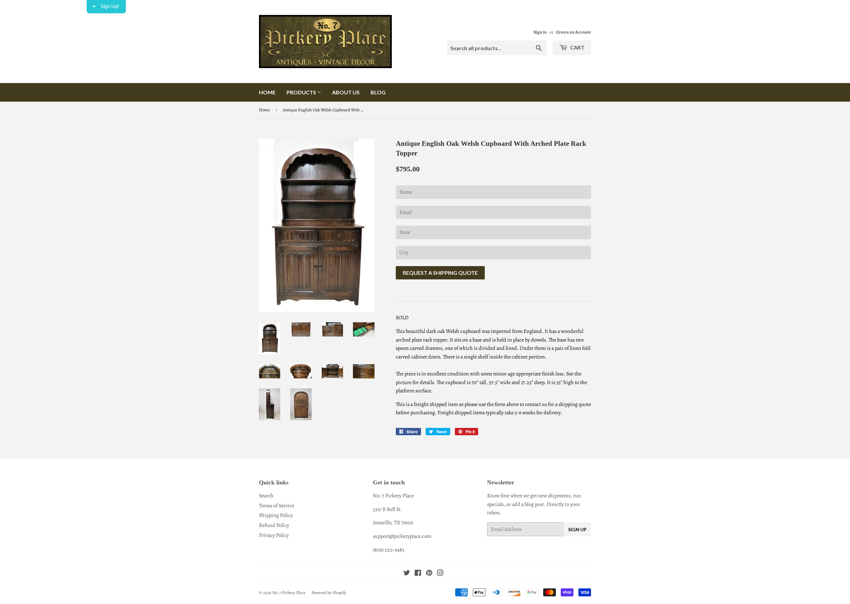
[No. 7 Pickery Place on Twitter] (406, 573)
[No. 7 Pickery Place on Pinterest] (429, 573)
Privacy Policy (274, 535)
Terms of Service (276, 505)
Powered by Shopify (328, 592)
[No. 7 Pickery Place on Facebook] (417, 573)
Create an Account (573, 32)
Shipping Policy (276, 515)
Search (266, 495)
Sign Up (577, 529)
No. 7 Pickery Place (288, 592)
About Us (346, 92)
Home (267, 92)
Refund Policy (274, 525)
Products (302, 92)
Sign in (540, 32)
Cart (576, 47)
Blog (378, 92)
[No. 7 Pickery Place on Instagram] (440, 573)
